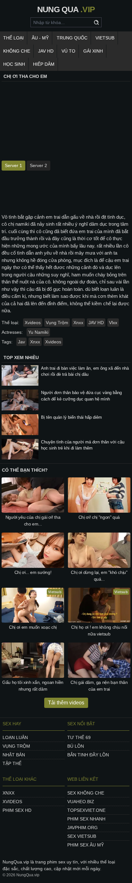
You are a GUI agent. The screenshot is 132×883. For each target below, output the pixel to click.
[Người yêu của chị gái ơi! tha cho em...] (33, 495)
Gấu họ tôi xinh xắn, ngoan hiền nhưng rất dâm (32, 686)
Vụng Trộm (57, 322)
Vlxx (113, 322)
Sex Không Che (85, 792)
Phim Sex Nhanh (86, 818)
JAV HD (46, 51)
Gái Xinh (93, 51)
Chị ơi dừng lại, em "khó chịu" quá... (99, 576)
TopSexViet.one (86, 810)
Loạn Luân (15, 737)
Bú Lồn (75, 746)
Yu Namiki (38, 332)
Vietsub (104, 37)
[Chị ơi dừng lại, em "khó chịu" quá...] (99, 550)
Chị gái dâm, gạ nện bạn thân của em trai (99, 686)
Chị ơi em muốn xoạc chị (33, 627)
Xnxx (78, 322)
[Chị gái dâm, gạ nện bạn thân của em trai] (99, 660)
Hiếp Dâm (43, 64)
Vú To (68, 51)
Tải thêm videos (66, 702)
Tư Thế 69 (79, 737)
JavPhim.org (82, 827)
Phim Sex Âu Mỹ (85, 844)
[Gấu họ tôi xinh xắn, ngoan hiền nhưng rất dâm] (33, 660)
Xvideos (33, 322)
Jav (21, 341)
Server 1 (13, 165)
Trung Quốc (72, 37)
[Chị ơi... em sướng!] (33, 550)
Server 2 (38, 165)
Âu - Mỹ (40, 37)
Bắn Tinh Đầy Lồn (88, 754)
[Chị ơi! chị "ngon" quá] (99, 495)
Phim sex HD (17, 810)
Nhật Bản (14, 754)
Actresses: (12, 332)
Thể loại (13, 37)
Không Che (16, 51)
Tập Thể (12, 763)
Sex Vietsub (81, 836)
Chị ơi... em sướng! (32, 572)
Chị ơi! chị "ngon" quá (99, 517)
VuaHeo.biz (80, 801)
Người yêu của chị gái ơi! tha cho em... (33, 520)
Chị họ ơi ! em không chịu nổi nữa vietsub (99, 630)
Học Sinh (14, 64)
